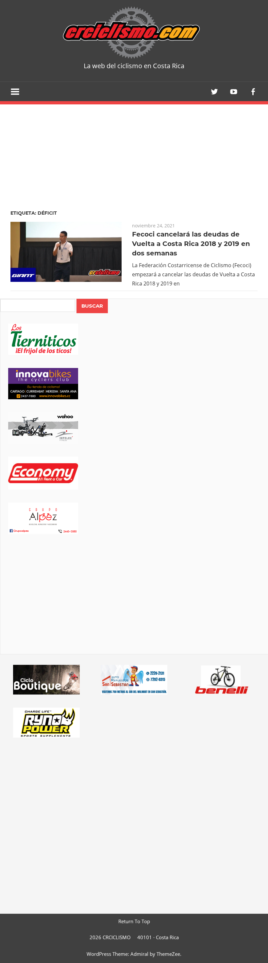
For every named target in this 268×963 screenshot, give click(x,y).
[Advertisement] (134, 603)
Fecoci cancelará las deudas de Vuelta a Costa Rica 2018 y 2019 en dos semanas (191, 243)
